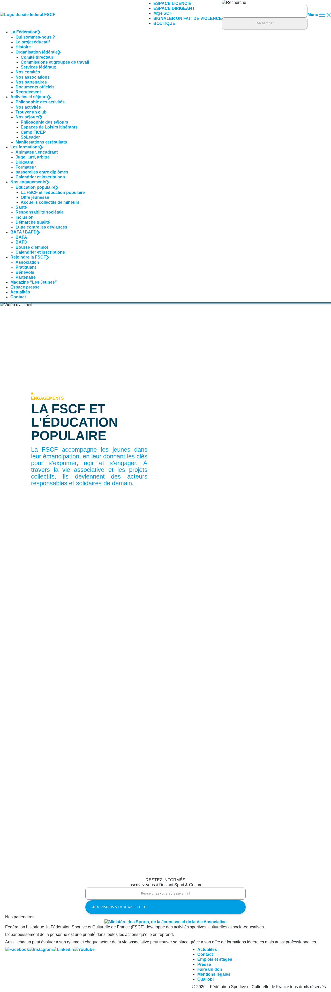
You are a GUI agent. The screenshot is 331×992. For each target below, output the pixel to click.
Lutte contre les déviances (41, 227)
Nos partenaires (31, 82)
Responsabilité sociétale (40, 212)
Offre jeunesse (35, 197)
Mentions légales (213, 974)
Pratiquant (26, 267)
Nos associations (33, 77)
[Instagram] (41, 949)
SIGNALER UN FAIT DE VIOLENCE (187, 18)
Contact (18, 297)
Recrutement (28, 92)
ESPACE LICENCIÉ (172, 3)
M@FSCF (162, 13)
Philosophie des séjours (44, 122)
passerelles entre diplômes (42, 172)
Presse (204, 964)
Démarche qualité (33, 222)
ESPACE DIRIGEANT (174, 8)
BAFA (21, 237)
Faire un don (209, 969)
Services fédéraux (38, 67)
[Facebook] (17, 949)
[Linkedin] (63, 949)
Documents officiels (35, 87)
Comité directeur (37, 57)
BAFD (21, 242)
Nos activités (28, 107)
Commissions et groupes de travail (55, 62)
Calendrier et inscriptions (40, 177)
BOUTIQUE (164, 23)
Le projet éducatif (33, 42)
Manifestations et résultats (41, 142)
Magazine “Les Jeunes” (33, 282)
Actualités (20, 292)
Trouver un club (31, 112)
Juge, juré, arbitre (33, 157)
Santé (21, 207)
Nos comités (28, 72)
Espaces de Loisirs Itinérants (49, 127)
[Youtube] (84, 949)
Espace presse (25, 287)
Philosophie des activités (40, 102)
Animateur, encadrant (37, 152)
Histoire (23, 47)
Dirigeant (24, 162)
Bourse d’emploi (32, 247)
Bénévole (25, 272)
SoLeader (30, 137)
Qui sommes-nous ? (35, 37)
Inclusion (25, 217)
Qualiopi (205, 979)
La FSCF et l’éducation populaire (53, 192)
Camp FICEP (33, 132)
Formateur (26, 167)
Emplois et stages (214, 959)
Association (27, 262)
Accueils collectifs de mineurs (50, 202)
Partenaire (26, 277)
